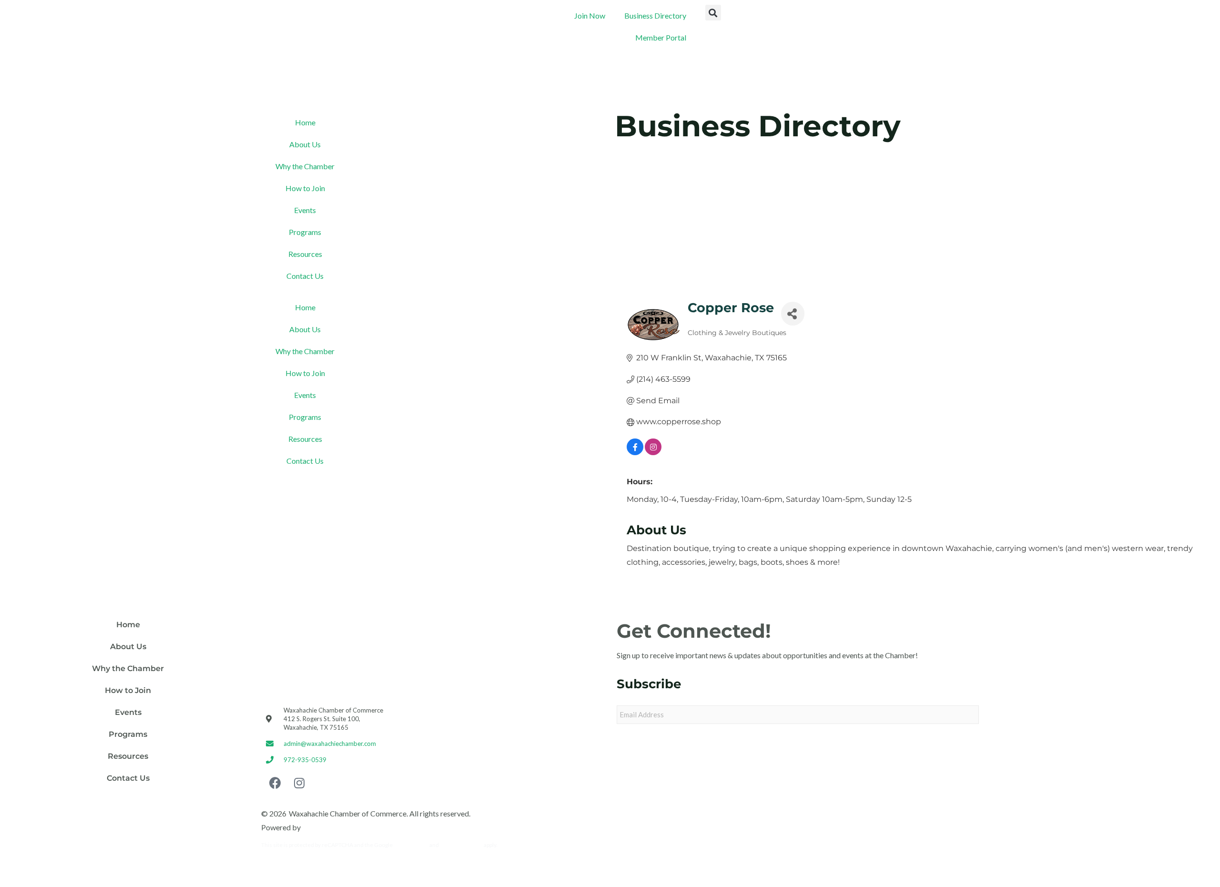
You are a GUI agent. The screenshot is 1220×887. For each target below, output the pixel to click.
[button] (713, 12)
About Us (305, 144)
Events (305, 209)
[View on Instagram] (653, 452)
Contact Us (305, 275)
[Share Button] (792, 314)
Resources (305, 253)
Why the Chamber (305, 166)
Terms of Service (461, 844)
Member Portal (660, 37)
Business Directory (655, 15)
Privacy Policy (411, 844)
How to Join (305, 188)
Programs (305, 231)
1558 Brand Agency (334, 827)
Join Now (589, 15)
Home (305, 122)
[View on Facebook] (635, 452)
